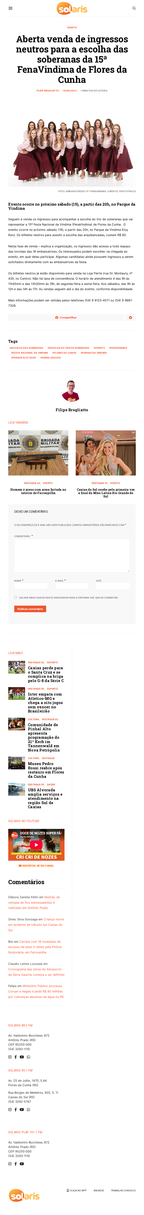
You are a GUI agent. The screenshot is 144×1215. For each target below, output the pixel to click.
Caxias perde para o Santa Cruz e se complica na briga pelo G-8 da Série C (46, 674)
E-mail (60, 580)
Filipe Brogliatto (48, 90)
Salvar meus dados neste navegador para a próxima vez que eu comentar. (68, 597)
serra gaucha (51, 357)
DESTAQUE (48, 758)
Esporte (52, 662)
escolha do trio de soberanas (69, 347)
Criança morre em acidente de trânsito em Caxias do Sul (36, 924)
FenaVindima (119, 347)
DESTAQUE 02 (32, 483)
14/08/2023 (69, 90)
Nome (18, 580)
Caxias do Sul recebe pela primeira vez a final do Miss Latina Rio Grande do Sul (106, 493)
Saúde (51, 784)
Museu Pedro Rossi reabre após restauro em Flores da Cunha (46, 770)
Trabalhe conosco (123, 1190)
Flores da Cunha (65, 352)
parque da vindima (94, 352)
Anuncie (99, 1190)
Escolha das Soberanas (27, 347)
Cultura (33, 719)
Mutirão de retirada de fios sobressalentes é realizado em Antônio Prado (34, 902)
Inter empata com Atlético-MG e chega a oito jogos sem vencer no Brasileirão (45, 702)
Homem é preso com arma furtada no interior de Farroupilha (38, 491)
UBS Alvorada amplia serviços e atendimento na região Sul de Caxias (45, 798)
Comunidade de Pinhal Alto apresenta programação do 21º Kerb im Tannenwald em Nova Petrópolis (44, 737)
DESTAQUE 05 (36, 688)
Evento (72, 27)
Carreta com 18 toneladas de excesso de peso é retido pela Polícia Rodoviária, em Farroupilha (35, 947)
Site (98, 580)
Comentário (22, 536)
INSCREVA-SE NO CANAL (38, 865)
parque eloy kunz (24, 357)
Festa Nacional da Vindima (30, 352)
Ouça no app (78, 1190)
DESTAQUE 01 (100, 483)
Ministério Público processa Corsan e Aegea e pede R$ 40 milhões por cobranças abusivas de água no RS (36, 991)
